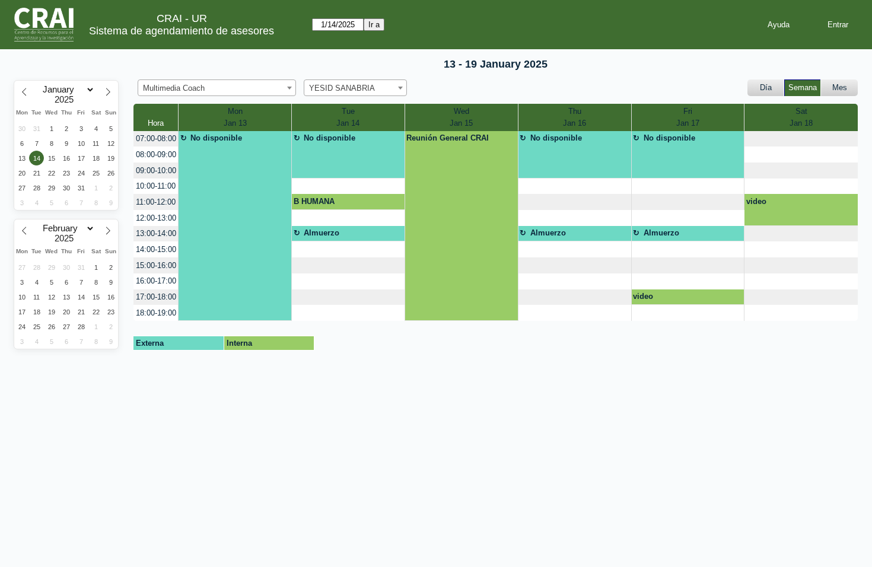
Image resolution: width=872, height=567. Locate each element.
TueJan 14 (347, 117)
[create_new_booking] (801, 139)
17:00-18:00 (156, 296)
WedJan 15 (461, 117)
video (756, 201)
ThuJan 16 (574, 117)
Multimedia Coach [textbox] (174, 88)
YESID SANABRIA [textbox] (342, 88)
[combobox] (217, 87)
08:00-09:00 (156, 154)
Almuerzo (321, 232)
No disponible (216, 137)
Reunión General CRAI (447, 137)
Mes (839, 87)
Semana (802, 87)
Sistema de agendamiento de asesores (181, 31)
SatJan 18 (801, 117)
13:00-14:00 (156, 233)
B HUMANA (314, 201)
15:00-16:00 (156, 265)
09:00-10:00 (156, 170)
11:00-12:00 (156, 202)
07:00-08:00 (156, 138)
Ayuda (779, 24)
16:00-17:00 (156, 280)
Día (766, 87)
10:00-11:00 (156, 185)
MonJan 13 (235, 117)
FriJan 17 (687, 117)
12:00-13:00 (156, 218)
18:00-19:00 (156, 312)
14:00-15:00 (156, 249)
